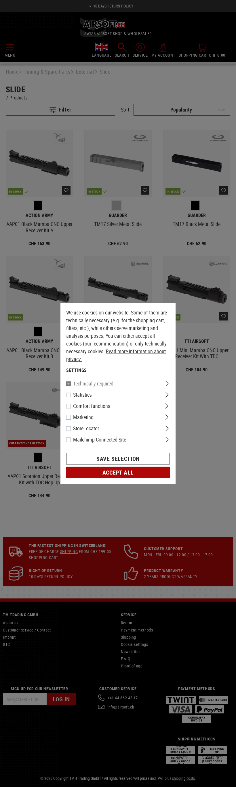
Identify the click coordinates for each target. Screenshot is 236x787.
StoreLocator (86, 428)
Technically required (93, 383)
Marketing (83, 417)
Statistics (82, 394)
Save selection (118, 458)
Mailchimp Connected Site (99, 439)
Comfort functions (91, 405)
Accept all (118, 472)
